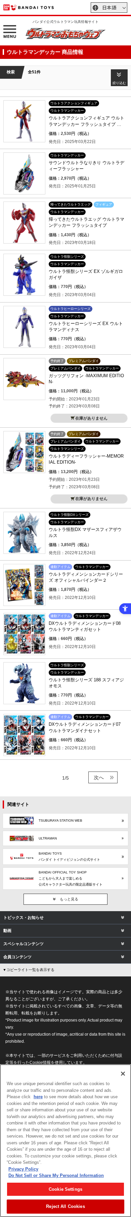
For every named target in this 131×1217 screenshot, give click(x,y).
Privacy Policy (23, 1169)
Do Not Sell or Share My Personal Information (56, 1175)
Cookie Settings (65, 1189)
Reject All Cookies (65, 1206)
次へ (99, 777)
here (38, 1096)
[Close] (123, 1073)
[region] (65, 1140)
